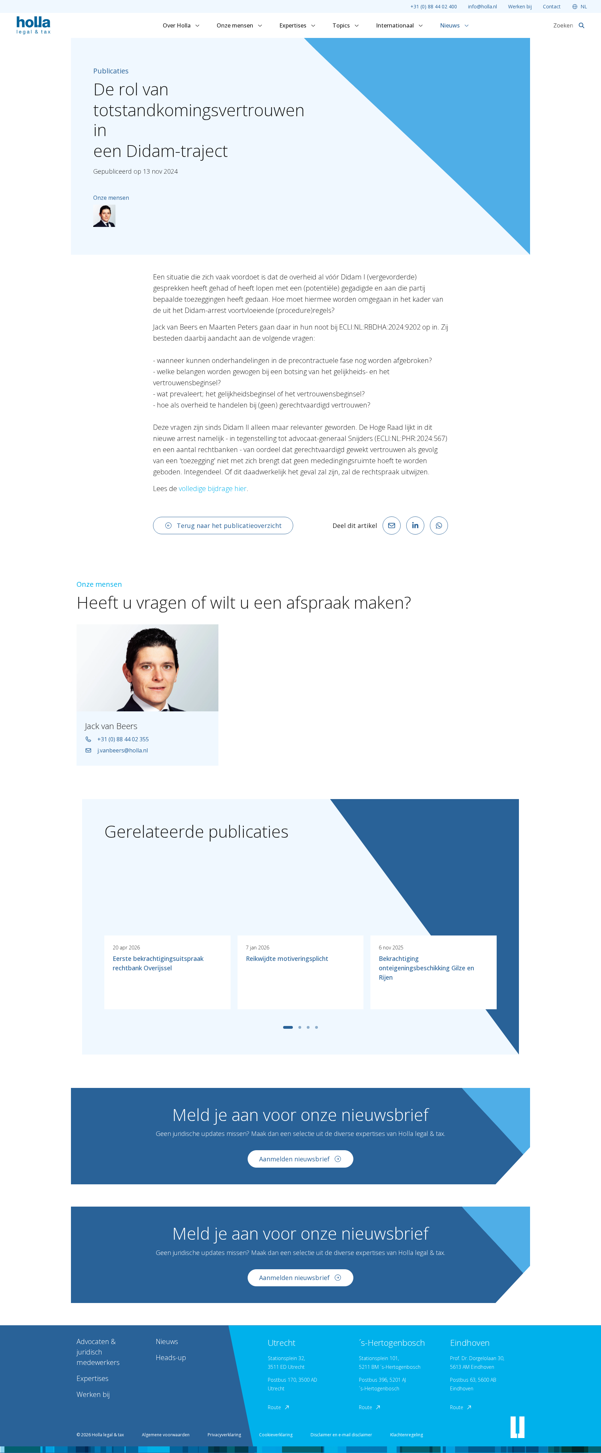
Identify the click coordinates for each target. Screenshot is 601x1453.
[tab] (288, 1027)
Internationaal (395, 25)
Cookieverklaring (276, 1435)
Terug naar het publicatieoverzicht (229, 525)
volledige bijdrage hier (213, 488)
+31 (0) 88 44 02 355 (123, 739)
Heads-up (171, 1357)
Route (274, 1407)
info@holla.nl (482, 6)
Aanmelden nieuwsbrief (294, 1159)
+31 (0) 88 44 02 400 (433, 6)
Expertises (293, 25)
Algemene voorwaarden (166, 1435)
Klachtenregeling (406, 1435)
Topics (341, 25)
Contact (552, 6)
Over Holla (177, 25)
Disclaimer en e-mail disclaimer (341, 1435)
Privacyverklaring (224, 1435)
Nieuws (450, 25)
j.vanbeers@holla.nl (122, 750)
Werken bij (520, 6)
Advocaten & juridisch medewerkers (98, 1352)
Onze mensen (236, 25)
